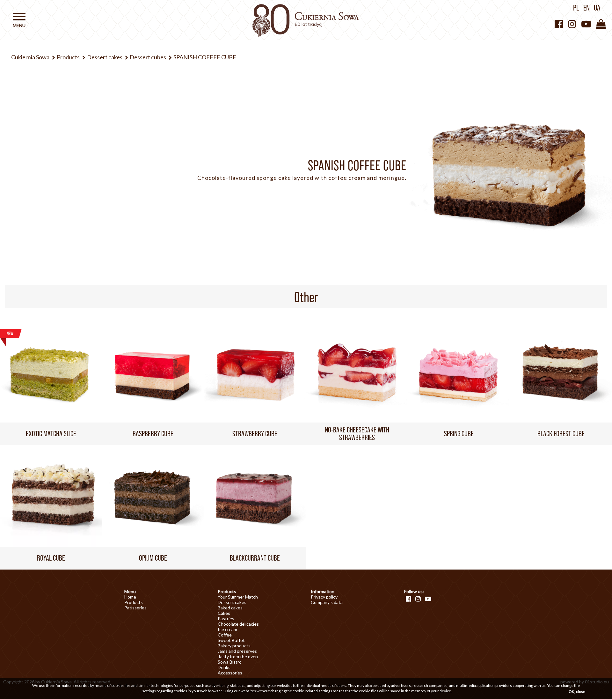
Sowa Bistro (230, 662)
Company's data (327, 602)
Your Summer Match (238, 597)
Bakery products (234, 645)
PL (576, 7)
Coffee (225, 634)
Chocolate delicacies (238, 624)
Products (133, 602)
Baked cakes (230, 607)
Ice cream (227, 629)
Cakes (224, 613)
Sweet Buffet (231, 640)
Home (130, 597)
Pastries (226, 618)
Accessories (230, 672)
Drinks (224, 667)
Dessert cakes (232, 602)
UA (597, 7)
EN (586, 7)
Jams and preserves (237, 651)
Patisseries (135, 607)
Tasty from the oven (238, 656)
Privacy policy (324, 597)
